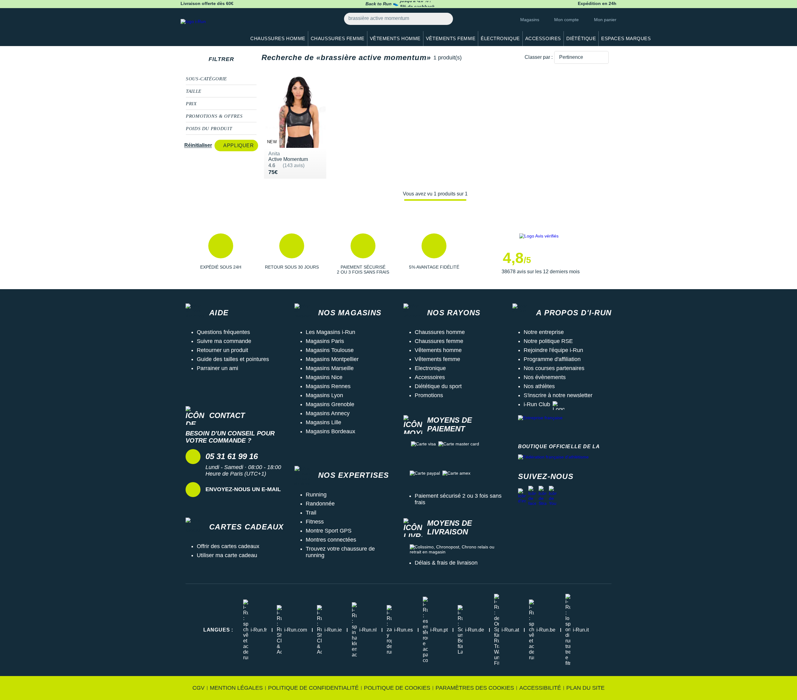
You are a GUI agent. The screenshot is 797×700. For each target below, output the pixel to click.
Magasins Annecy (328, 413)
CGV (198, 688)
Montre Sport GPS (328, 531)
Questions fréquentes (223, 332)
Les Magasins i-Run (330, 332)
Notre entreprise (544, 332)
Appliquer (238, 145)
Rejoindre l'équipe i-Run (553, 350)
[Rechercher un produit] (445, 19)
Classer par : (539, 57)
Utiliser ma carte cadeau (227, 555)
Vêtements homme (438, 350)
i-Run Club (537, 404)
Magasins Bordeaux (330, 431)
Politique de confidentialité (313, 688)
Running (316, 494)
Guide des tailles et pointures (233, 359)
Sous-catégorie (206, 78)
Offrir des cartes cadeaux (228, 546)
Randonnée (320, 503)
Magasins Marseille (330, 368)
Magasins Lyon (324, 395)
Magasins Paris (325, 341)
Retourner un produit (222, 350)
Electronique (430, 368)
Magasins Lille (323, 422)
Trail (311, 513)
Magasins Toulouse (330, 350)
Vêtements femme (437, 359)
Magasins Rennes (328, 386)
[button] (220, 254)
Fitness (315, 522)
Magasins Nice (324, 377)
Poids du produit (209, 128)
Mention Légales (236, 688)
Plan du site (585, 688)
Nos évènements (545, 377)
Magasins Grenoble (330, 404)
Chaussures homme (440, 332)
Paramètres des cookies (475, 688)
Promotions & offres (214, 116)
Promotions (429, 395)
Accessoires (430, 377)
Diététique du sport (438, 386)
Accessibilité (540, 688)
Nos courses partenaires (554, 368)
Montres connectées (331, 540)
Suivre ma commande (224, 341)
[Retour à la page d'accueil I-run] (210, 29)
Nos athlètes (539, 386)
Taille (193, 91)
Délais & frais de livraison (446, 563)
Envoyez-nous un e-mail (243, 489)
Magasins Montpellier (332, 359)
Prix (191, 103)
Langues (218, 629)
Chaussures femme (439, 341)
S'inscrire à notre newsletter (558, 395)
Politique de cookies (397, 688)
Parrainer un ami (217, 368)
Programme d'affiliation (552, 359)
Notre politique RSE (548, 341)
